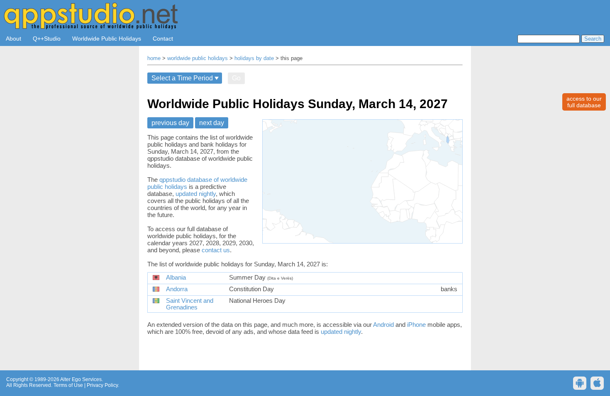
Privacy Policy (102, 385)
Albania (176, 277)
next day (211, 122)
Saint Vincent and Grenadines (189, 304)
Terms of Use (68, 385)
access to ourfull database (584, 102)
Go (236, 78)
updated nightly (196, 193)
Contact (163, 38)
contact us (216, 250)
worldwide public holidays (197, 58)
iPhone (416, 324)
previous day (170, 122)
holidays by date (254, 58)
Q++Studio (47, 38)
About (13, 38)
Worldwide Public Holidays (106, 38)
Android (383, 324)
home (154, 58)
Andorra (177, 289)
